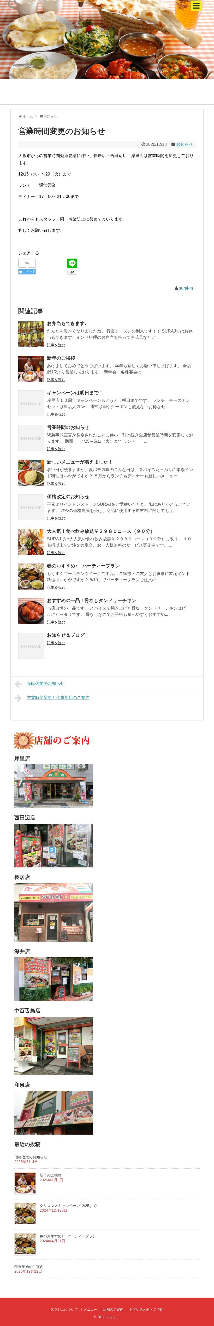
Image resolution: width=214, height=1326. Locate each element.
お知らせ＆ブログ (66, 635)
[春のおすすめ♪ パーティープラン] (31, 577)
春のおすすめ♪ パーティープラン (83, 565)
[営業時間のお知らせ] (31, 438)
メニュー (90, 1309)
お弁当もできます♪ (67, 323)
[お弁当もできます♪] (31, 334)
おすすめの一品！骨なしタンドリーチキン (91, 600)
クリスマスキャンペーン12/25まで (68, 1206)
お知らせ (184, 144)
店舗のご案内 (113, 1309)
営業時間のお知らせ (68, 427)
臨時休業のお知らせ (45, 683)
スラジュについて (64, 1309)
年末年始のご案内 (29, 1267)
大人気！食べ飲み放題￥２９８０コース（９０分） (101, 531)
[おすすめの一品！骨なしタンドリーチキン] (31, 611)
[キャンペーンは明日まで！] (31, 403)
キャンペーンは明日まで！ (75, 392)
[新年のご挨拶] (31, 369)
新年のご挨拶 (61, 358)
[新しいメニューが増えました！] (31, 473)
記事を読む (56, 345)
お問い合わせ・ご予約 (146, 1309)
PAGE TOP (203, 1281)
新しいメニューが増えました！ (80, 462)
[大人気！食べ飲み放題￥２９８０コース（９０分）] (31, 542)
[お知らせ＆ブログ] (31, 646)
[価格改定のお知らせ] (31, 507)
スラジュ (112, 1317)
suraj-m (186, 288)
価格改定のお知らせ (68, 496)
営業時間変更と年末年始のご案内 (58, 697)
